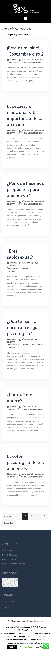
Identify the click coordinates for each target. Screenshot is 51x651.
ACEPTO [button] (12, 647)
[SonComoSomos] (25, 8)
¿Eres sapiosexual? (20, 254)
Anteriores (8, 516)
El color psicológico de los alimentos (25, 462)
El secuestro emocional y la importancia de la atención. (24, 115)
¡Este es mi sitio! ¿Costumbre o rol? (25, 51)
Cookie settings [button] (26, 647)
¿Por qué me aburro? (19, 398)
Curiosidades (36, 62)
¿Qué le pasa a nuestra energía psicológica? (22, 327)
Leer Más (40, 647)
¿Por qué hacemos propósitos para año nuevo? (25, 189)
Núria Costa (27, 60)
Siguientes (8, 523)
